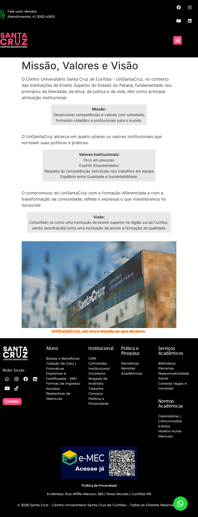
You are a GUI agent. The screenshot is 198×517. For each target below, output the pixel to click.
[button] (177, 40)
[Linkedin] (190, 20)
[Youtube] (178, 20)
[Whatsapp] (7, 379)
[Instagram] (190, 7)
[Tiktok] (16, 388)
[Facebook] (178, 7)
